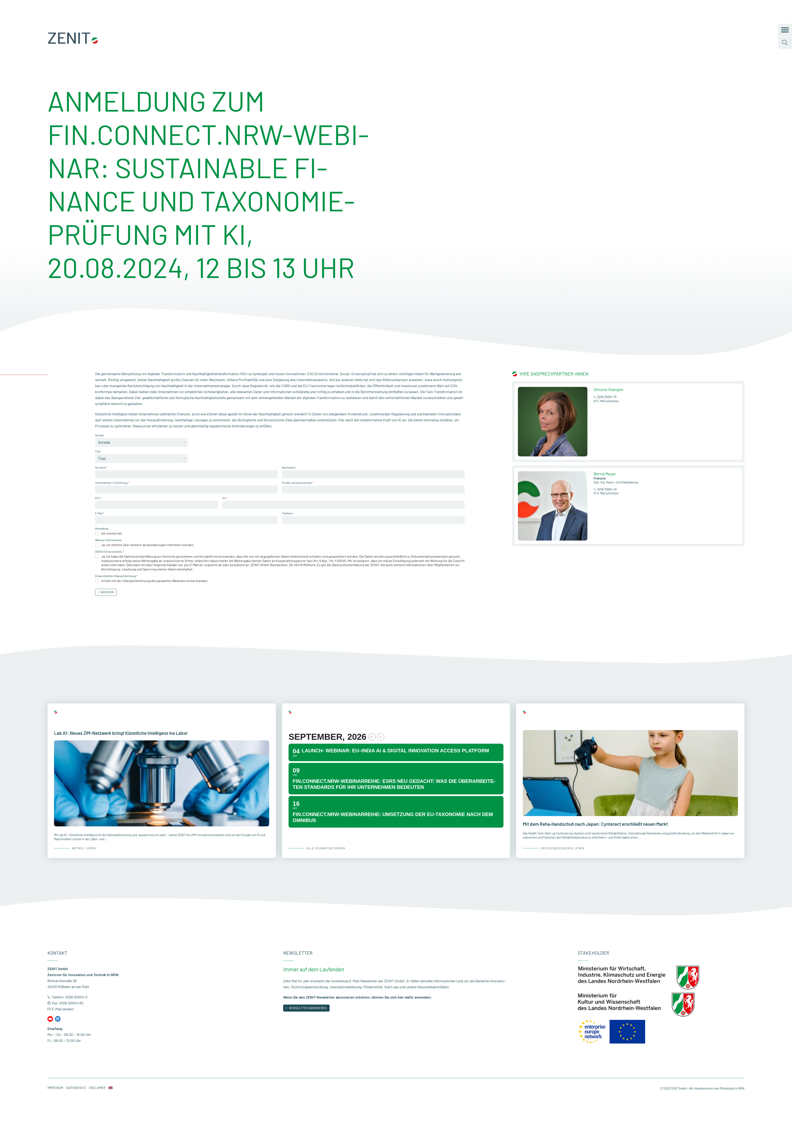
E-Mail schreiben (608, 401)
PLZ (98, 498)
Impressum (55, 1088)
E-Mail (99, 513)
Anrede (99, 435)
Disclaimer (97, 1088)
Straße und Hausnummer (298, 482)
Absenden (107, 592)
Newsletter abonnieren (307, 1008)
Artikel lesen (84, 848)
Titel (97, 451)
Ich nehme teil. (112, 533)
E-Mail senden (63, 1009)
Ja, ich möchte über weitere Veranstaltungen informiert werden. (147, 545)
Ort (225, 498)
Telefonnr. (288, 513)
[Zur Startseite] (73, 43)
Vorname (101, 467)
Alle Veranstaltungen (325, 848)
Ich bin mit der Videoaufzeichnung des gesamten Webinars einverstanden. (155, 581)
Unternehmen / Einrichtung (112, 482)
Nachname (289, 467)
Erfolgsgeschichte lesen (563, 848)
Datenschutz (76, 1088)
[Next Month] (380, 736)
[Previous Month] (372, 736)
